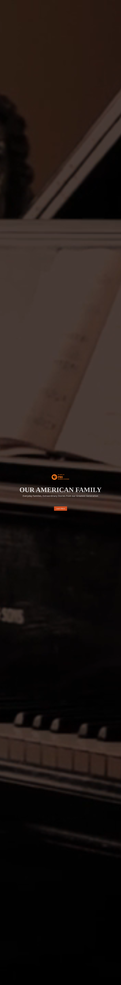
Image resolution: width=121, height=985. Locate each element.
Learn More (60, 508)
